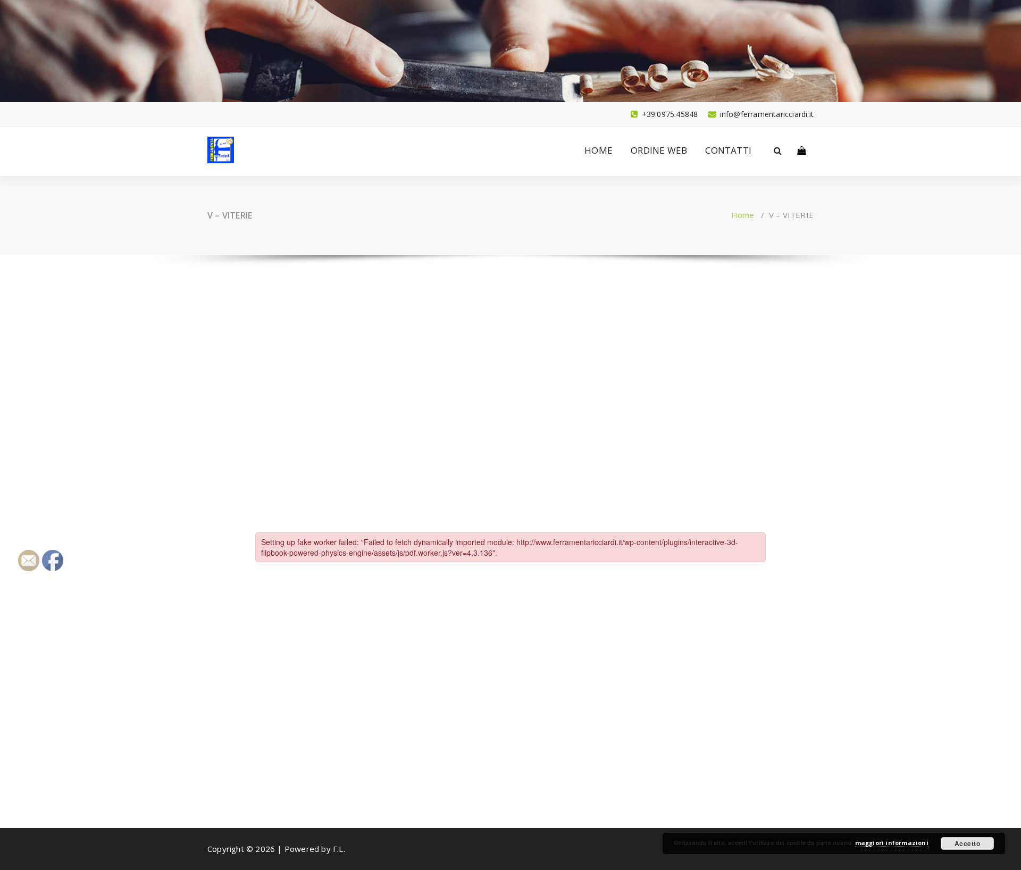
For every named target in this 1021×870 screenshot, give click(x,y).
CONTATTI (728, 150)
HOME (598, 150)
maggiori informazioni (891, 843)
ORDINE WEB (659, 150)
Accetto (968, 843)
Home (743, 215)
